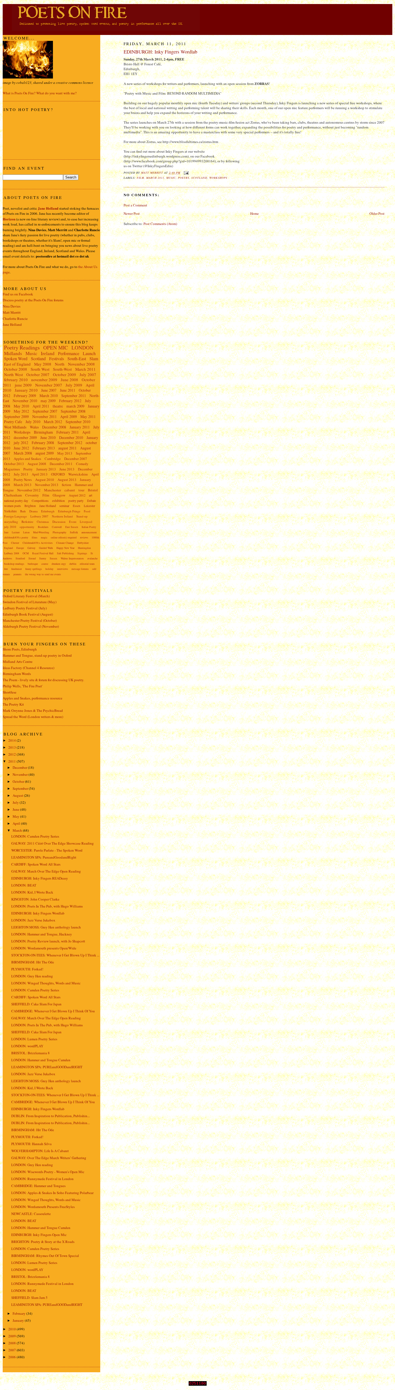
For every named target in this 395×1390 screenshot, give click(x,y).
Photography (59, 532)
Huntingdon (84, 548)
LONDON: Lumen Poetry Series (34, 1039)
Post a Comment (135, 205)
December (20, 767)
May (16, 816)
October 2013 (14, 463)
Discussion (59, 522)
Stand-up (82, 516)
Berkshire (27, 522)
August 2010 (44, 479)
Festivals (56, 358)
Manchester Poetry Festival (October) (30, 620)
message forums (80, 569)
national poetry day (16, 500)
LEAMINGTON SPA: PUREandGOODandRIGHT (46, 1066)
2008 (12, 1343)
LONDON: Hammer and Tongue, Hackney (41, 934)
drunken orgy (59, 564)
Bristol (93, 490)
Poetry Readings (22, 347)
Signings (82, 553)
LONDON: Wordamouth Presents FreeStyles (43, 1206)
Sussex (53, 558)
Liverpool (86, 522)
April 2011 (41, 406)
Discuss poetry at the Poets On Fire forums (33, 300)
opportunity (27, 527)
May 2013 (64, 453)
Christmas (43, 522)
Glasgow (59, 495)
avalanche (92, 558)
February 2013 (44, 448)
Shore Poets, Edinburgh (20, 649)
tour (81, 490)
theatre (58, 406)
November (20, 774)
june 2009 (23, 385)
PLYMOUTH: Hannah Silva (31, 1143)
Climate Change (65, 543)
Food (87, 511)
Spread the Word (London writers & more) (33, 716)
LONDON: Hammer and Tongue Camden (40, 1059)
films (34, 537)
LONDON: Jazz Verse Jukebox (33, 920)
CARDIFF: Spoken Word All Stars (35, 864)
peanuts (17, 574)
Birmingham (43, 432)
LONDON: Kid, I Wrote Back (32, 892)
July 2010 (33, 421)
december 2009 (25, 437)
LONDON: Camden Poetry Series (35, 836)
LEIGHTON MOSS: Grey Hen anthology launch (46, 927)
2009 (12, 1336)
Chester (15, 543)
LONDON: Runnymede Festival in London (42, 1178)
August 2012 (77, 495)
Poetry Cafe (13, 421)
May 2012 (21, 411)
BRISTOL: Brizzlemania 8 (30, 1052)
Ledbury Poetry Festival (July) (25, 608)
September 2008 (73, 411)
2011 (12, 761)
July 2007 (88, 374)
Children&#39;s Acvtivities (38, 543)
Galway (31, 548)
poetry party (76, 500)
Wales (34, 427)
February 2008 (43, 442)
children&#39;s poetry (16, 537)
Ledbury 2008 (11, 553)
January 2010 (26, 390)
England (8, 548)
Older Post (377, 213)
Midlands (13, 353)
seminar (64, 505)
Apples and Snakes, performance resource (32, 698)
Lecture (16, 532)
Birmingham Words (17, 673)
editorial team (87, 564)
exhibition (58, 500)
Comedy (82, 463)
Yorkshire (10, 511)
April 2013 (40, 474)
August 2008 (36, 463)
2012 (12, 754)
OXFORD (58, 474)
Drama (33, 511)
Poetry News (23, 479)
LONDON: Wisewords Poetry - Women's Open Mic (47, 1171)
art (90, 495)
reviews (84, 537)
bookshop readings (14, 564)
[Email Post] (186, 172)
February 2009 (25, 395)
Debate (91, 500)
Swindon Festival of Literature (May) (29, 601)
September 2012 (70, 442)
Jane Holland (48, 208)
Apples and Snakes (27, 458)
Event (72, 522)
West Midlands (15, 427)
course (44, 564)
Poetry (183, 178)
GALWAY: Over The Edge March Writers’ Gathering (48, 1157)
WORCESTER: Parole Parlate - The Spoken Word (46, 850)
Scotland (199, 178)
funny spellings (33, 569)
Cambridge (53, 458)
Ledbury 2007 (39, 516)
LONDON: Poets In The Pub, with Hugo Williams (47, 906)
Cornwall (57, 527)
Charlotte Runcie (15, 318)
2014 (12, 740)
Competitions (40, 500)
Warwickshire (78, 474)
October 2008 (15, 369)
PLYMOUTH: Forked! (27, 969)
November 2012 (29, 490)
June (16, 809)
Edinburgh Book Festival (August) (28, 614)
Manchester (52, 490)
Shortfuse (9, 692)
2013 (12, 747)
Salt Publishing (65, 553)
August (18, 795)
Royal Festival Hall (42, 553)
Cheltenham (13, 495)
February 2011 (67, 432)
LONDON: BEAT (23, 885)
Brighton (30, 505)
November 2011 (44, 416)
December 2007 (75, 458)
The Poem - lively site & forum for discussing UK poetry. (43, 679)
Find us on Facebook (18, 294)
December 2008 (54, 427)
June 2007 (48, 390)
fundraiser (16, 569)
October (19, 781)
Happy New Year (65, 548)
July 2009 (74, 385)
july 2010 (10, 527)
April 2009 (68, 416)
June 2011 (67, 390)
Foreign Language (15, 516)
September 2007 (45, 411)
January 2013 (46, 469)
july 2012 (21, 442)
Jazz (6, 532)
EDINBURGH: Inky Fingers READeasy (39, 878)
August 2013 (67, 479)
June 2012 (21, 448)
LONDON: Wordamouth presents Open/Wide (43, 948)
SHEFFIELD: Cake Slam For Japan (36, 1004)
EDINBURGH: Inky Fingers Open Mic (39, 1234)
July (16, 802)
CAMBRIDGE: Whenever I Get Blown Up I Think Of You (53, 1011)
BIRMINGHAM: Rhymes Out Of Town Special (45, 1255)
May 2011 (88, 416)
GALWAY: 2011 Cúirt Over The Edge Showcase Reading (52, 843)
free (6, 569)
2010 (12, 1329)
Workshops (218, 178)
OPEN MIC (55, 347)
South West (40, 369)
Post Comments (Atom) (160, 223)
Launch (89, 353)
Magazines (12, 469)
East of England (17, 364)
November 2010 (25, 400)
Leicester (89, 505)
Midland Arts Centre (18, 661)
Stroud (32, 558)
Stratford (20, 558)
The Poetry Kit (13, 704)
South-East (76, 358)
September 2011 (73, 395)
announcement (89, 532)
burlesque (33, 564)
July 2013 (21, 474)
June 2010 (48, 437)
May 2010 (21, 406)
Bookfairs (43, 527)
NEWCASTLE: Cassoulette (31, 1213)
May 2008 (42, 364)
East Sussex (71, 527)
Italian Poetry (89, 527)
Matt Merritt (12, 312)
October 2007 (37, 374)
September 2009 (16, 416)
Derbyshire (83, 543)
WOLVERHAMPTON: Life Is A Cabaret (40, 1150)
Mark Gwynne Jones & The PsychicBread (33, 710)
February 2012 (70, 400)
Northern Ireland (62, 516)
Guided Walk (46, 548)
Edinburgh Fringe (69, 511)
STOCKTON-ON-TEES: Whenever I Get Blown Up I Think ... (55, 955)
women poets (12, 505)
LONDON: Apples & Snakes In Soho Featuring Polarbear (52, 1192)
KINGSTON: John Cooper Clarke (35, 899)
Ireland (48, 353)
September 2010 (78, 421)
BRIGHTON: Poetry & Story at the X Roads (42, 1241)
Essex (76, 505)
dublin (72, 564)
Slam (93, 358)
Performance (68, 353)
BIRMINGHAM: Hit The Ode (32, 962)
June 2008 (69, 379)
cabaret (69, 490)
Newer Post (132, 213)
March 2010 (49, 395)
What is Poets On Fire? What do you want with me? (40, 93)
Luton (26, 532)
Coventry (32, 495)
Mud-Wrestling (41, 532)
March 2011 (155, 178)
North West (13, 374)
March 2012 (53, 421)
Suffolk (74, 532)
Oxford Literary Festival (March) (26, 596)
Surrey (42, 558)
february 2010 (16, 379)
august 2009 (44, 453)
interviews (62, 569)
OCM (26, 553)
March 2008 (23, 453)
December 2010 (71, 437)
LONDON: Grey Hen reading (32, 976)
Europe (20, 548)
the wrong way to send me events (43, 574)
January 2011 (80, 427)
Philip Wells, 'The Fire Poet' (22, 686)
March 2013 (22, 484)
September (21, 788)
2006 (12, 1357)
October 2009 (64, 374)
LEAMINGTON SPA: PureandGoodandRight (43, 857)
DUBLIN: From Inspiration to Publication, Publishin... (50, 1115)
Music (171, 178)
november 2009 (44, 379)
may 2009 (48, 400)
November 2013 (46, 484)
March (18, 830)
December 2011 (61, 463)
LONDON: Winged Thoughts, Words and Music (46, 983)
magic (44, 537)
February (19, 1313)
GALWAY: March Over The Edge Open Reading (46, 871)
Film (140, 178)
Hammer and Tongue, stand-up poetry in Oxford (37, 655)
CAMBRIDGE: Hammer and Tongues (38, 1185)
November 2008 (81, 364)
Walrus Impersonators (72, 558)
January (19, 1320)
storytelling (11, 522)
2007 (12, 1350)
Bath (23, 511)
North (59, 364)
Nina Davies (11, 306)
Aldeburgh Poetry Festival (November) (31, 626)
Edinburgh (48, 511)
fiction (66, 484)
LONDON (82, 347)
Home (254, 213)
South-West (62, 369)
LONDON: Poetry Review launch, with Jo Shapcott (48, 941)
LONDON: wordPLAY (27, 1046)
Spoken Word (15, 358)
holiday (49, 569)
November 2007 (48, 385)
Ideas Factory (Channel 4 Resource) (28, 667)
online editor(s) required (64, 537)
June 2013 (66, 469)
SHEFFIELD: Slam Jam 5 (29, 1297)
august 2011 (67, 448)
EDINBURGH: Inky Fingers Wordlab (37, 913)
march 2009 (75, 406)
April (17, 823)
